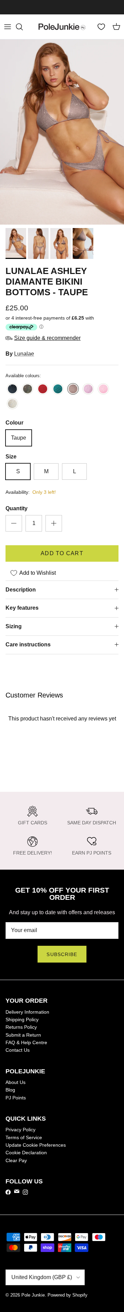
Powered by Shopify (67, 1295)
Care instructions (28, 644)
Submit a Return (23, 1035)
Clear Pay (16, 1160)
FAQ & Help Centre (26, 1042)
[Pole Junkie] (62, 27)
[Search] (22, 26)
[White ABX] (12, 404)
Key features (22, 608)
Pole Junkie (33, 1295)
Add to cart (62, 553)
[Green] (58, 389)
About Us (15, 1082)
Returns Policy (21, 1027)
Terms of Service (24, 1137)
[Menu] (7, 26)
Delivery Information (27, 1012)
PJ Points (16, 1097)
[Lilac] (88, 389)
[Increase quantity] (53, 523)
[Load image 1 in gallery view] (62, 132)
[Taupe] (73, 389)
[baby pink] (103, 389)
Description (21, 590)
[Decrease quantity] (14, 523)
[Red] (43, 389)
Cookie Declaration (26, 1152)
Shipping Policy (22, 1019)
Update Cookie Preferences (36, 1145)
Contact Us (18, 1050)
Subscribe (61, 954)
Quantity (17, 508)
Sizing (14, 626)
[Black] (12, 389)
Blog (10, 1090)
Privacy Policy (20, 1129)
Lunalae (24, 354)
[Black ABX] (27, 389)
